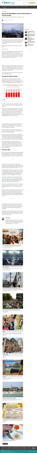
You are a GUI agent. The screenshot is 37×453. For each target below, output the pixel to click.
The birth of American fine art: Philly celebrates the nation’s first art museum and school (12, 354)
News (2, 6)
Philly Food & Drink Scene (16, 6)
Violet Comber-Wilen (5, 291)
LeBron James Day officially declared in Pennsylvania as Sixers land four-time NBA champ (31, 35)
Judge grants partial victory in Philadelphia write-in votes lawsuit (12, 419)
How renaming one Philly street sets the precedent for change (31, 32)
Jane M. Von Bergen (5, 312)
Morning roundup (26, 6)
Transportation (21, 6)
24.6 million (18, 185)
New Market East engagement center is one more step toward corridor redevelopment (31, 39)
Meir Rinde (4, 422)
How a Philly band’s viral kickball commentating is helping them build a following (13, 376)
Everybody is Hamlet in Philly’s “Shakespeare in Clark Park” (11, 309)
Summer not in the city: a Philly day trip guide (31, 45)
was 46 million (20, 167)
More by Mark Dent (15, 223)
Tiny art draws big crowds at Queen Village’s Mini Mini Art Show (12, 245)
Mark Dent (6, 20)
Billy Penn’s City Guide (6, 6)
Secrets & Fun (11, 6)
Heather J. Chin (4, 441)
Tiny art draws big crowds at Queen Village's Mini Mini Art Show (31, 42)
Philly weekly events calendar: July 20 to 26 (9, 440)
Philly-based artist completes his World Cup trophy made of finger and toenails (13, 331)
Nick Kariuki (4, 335)
